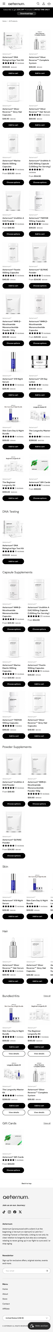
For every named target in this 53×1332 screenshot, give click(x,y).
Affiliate (5, 1308)
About (5, 1294)
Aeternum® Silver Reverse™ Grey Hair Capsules (12, 112)
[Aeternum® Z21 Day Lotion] (40, 361)
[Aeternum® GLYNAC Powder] (40, 252)
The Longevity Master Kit (39, 432)
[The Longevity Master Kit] (40, 413)
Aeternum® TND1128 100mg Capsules (38, 219)
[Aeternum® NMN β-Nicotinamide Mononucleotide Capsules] (40, 304)
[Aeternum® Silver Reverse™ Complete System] (40, 40)
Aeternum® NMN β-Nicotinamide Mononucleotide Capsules (38, 326)
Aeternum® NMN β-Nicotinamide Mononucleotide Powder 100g (11, 326)
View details (14, 1054)
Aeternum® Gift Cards (39, 482)
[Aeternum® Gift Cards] (40, 465)
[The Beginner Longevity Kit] (13, 465)
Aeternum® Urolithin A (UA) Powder (13, 219)
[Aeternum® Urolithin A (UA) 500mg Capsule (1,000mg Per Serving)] (40, 143)
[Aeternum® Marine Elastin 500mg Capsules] (13, 143)
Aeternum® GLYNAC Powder (38, 271)
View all (47, 996)
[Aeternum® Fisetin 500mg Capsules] (13, 252)
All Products (13, 21)
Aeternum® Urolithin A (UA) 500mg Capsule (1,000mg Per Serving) (40, 163)
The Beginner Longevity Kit (8, 484)
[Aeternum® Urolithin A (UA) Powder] (13, 201)
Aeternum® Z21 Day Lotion (38, 380)
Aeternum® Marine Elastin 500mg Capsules (11, 163)
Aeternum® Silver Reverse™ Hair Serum (39, 110)
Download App (26, 13)
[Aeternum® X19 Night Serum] (13, 361)
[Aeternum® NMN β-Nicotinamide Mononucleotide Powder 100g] (13, 304)
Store (4, 1299)
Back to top (26, 1183)
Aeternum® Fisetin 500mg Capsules (11, 271)
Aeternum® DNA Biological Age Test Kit (13, 58)
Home (4, 21)
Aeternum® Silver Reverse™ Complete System (39, 60)
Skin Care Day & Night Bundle (13, 432)
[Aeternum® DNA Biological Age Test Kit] (13, 40)
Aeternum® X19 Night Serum (12, 380)
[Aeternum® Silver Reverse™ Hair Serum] (40, 91)
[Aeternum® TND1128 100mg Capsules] (40, 201)
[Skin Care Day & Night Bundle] (13, 413)
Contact (6, 1304)
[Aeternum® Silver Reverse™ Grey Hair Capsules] (13, 91)
